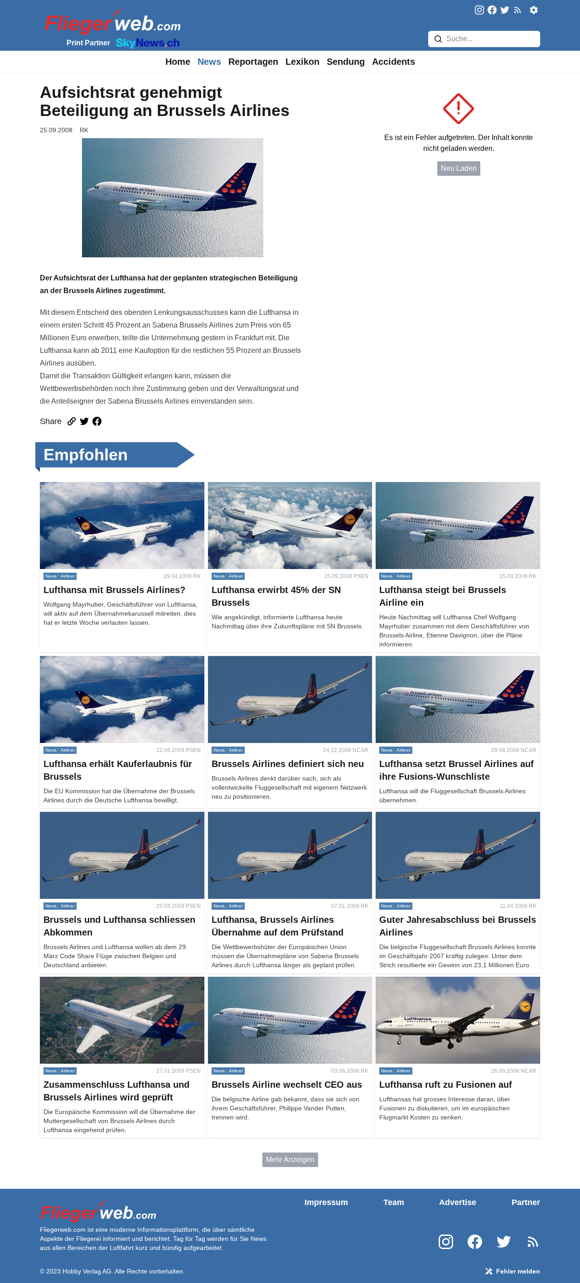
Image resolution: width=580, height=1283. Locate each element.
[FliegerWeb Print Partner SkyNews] (146, 42)
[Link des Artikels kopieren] (71, 421)
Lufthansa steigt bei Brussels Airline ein (439, 487)
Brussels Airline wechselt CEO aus (264, 982)
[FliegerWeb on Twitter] (504, 11)
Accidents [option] (393, 62)
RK (84, 130)
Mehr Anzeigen (290, 1159)
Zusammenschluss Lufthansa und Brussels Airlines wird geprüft (122, 987)
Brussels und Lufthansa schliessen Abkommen (115, 817)
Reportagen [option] (253, 62)
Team (393, 1202)
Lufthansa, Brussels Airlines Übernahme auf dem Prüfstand (286, 822)
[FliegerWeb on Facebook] (492, 11)
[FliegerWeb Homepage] (111, 21)
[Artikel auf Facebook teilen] (97, 421)
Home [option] (177, 62)
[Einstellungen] (533, 10)
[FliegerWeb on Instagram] (479, 11)
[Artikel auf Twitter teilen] (84, 421)
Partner (526, 1202)
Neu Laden (459, 168)
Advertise (457, 1202)
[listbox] (178, 61)
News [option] (209, 62)
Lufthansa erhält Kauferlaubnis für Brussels (109, 661)
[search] (438, 39)
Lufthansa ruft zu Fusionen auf (424, 982)
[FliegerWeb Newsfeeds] (517, 10)
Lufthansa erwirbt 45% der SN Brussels (271, 487)
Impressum (326, 1202)
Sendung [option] (346, 62)
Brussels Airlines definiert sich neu (263, 661)
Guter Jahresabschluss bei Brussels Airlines (446, 817)
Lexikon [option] (302, 62)
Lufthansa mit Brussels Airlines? (91, 487)
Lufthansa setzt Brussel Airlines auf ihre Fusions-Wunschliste (454, 666)
